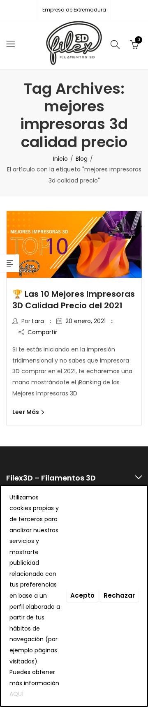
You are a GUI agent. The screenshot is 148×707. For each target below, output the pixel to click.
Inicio (60, 159)
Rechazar (119, 595)
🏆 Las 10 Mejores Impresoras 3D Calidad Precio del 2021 (73, 299)
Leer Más (26, 412)
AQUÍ (16, 694)
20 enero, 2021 (85, 321)
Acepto (82, 595)
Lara (38, 321)
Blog (82, 159)
